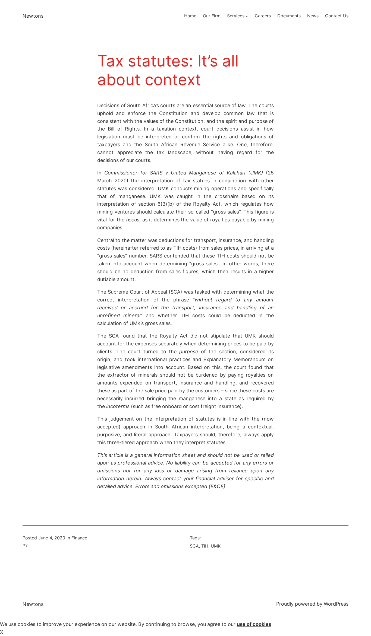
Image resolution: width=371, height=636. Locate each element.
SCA (194, 546)
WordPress (336, 604)
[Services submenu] (247, 16)
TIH (204, 546)
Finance (79, 537)
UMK (216, 546)
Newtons (33, 16)
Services (235, 15)
